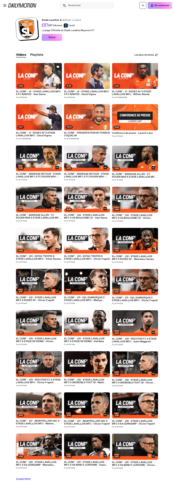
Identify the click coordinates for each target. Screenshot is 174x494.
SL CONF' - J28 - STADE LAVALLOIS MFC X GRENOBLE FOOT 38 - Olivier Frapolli (132, 381)
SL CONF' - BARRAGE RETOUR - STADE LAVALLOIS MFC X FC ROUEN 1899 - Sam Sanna (38, 175)
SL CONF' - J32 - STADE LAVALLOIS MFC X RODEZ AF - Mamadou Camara (133, 258)
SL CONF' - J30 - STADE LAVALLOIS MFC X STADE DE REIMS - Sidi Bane (84, 340)
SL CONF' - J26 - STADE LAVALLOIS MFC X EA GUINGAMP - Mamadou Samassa (36, 463)
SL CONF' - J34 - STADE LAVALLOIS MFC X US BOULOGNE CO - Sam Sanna (85, 216)
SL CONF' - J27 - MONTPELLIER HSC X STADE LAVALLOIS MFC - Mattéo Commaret (37, 422)
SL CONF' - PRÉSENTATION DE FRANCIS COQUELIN (87, 134)
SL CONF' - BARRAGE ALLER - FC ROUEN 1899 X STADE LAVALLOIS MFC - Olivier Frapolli (39, 216)
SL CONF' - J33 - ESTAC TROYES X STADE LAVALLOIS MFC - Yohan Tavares (38, 257)
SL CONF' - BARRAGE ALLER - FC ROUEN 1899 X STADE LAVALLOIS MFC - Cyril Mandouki (135, 175)
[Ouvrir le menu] (4, 5)
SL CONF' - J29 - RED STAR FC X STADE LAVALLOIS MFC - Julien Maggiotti (134, 340)
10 (29, 479)
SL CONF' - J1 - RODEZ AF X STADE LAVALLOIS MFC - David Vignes (35, 134)
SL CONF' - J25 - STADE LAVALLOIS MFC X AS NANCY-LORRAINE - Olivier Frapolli (133, 463)
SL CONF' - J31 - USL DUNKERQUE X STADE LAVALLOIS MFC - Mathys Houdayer (84, 299)
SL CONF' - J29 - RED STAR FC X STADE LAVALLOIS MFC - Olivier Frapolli (38, 381)
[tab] (21, 55)
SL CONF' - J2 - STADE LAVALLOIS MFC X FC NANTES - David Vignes (86, 93)
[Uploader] (143, 5)
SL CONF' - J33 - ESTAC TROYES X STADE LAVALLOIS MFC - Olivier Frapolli (87, 257)
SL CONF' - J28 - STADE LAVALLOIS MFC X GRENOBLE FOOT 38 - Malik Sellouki (84, 381)
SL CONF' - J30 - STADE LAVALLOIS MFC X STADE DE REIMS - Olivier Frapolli (36, 340)
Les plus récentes (144, 54)
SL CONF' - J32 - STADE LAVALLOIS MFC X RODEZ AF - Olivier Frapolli (36, 299)
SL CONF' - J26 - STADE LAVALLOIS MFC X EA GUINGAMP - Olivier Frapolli (133, 422)
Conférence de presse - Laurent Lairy (132, 133)
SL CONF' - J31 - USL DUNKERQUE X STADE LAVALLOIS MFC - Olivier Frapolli (135, 299)
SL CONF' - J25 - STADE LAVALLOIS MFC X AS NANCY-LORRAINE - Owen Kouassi (85, 463)
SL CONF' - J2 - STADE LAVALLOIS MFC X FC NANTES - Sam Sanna (38, 93)
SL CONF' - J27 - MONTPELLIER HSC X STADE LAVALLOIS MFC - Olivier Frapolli (87, 422)
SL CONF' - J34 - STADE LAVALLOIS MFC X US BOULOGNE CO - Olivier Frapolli (132, 216)
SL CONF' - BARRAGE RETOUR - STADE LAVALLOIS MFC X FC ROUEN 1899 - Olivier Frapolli (86, 175)
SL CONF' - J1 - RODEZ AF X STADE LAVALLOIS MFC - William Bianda (131, 93)
